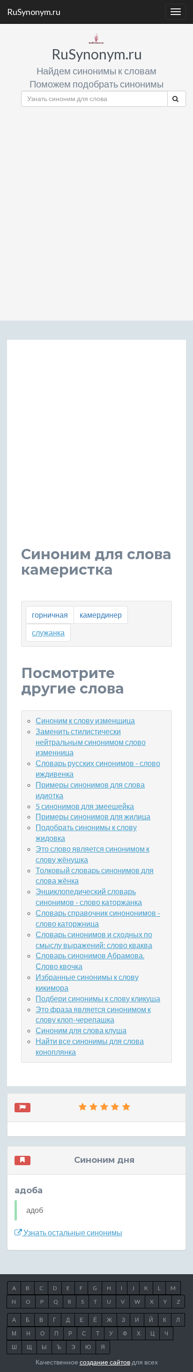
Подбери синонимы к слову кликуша (98, 998)
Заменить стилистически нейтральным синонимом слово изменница (91, 742)
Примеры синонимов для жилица (93, 816)
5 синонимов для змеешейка (85, 806)
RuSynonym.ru (33, 12)
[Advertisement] (96, 210)
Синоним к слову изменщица (85, 720)
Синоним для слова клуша (81, 1030)
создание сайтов (105, 1362)
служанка (48, 632)
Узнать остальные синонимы (72, 1232)
